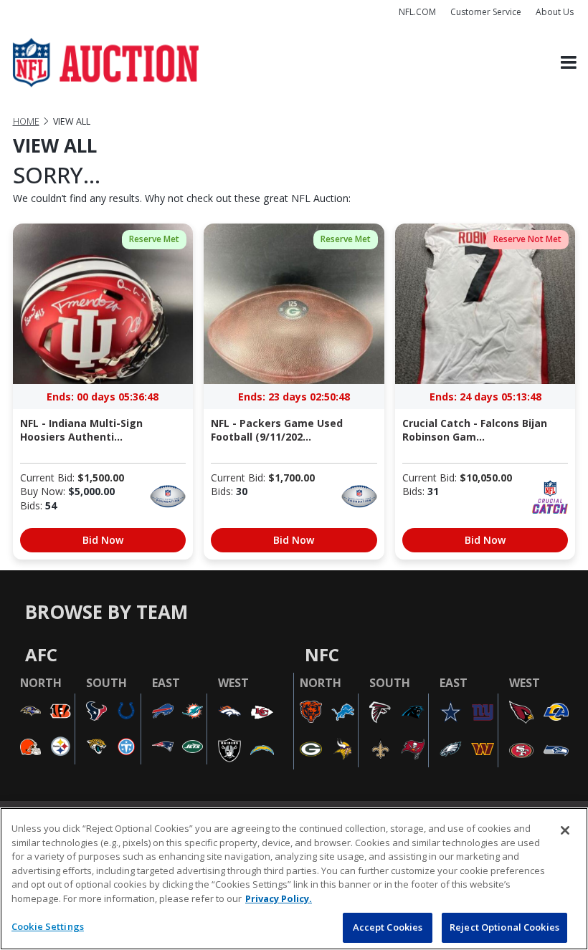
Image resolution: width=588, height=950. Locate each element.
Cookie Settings (47, 926)
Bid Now (102, 540)
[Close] (565, 830)
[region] (294, 878)
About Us (555, 12)
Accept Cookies (388, 927)
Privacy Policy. (278, 898)
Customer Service (485, 12)
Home (26, 121)
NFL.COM (417, 12)
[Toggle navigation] (568, 62)
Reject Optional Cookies (504, 927)
